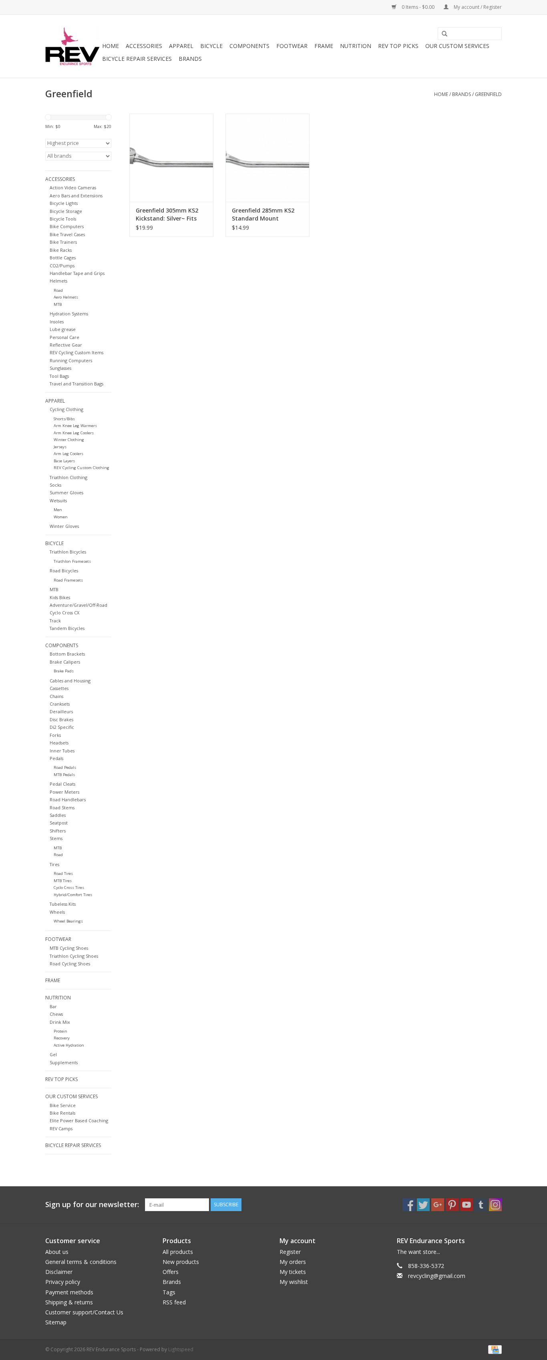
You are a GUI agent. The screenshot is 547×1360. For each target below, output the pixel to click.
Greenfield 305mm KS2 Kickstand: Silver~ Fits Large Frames (167, 215)
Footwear (292, 46)
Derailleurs (61, 711)
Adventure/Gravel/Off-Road (78, 605)
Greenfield (488, 94)
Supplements (64, 1062)
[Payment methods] (493, 1349)
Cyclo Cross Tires (69, 887)
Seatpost (59, 823)
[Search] (442, 34)
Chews (56, 1014)
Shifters (58, 831)
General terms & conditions (81, 1262)
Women (61, 517)
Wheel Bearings (68, 921)
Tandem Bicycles (67, 628)
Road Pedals (65, 767)
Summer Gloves (66, 492)
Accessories (144, 46)
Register (290, 1252)
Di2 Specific (62, 727)
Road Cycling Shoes (70, 964)
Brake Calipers (65, 662)
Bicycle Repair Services (137, 58)
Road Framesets (68, 580)
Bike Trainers (63, 242)
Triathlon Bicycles (68, 552)
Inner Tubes (62, 751)
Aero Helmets (66, 297)
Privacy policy (62, 1282)
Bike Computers (67, 226)
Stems (56, 838)
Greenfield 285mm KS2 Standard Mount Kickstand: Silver (263, 215)
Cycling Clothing (66, 409)
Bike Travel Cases (67, 234)
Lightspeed (180, 1349)
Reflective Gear (66, 345)
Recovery (62, 1038)
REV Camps (61, 1128)
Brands (190, 58)
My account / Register (477, 7)
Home (110, 46)
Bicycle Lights (64, 203)
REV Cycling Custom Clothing (81, 467)
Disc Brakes (61, 719)
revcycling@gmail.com (436, 1276)
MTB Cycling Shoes (69, 948)
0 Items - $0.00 (418, 7)
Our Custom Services (457, 46)
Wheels (57, 912)
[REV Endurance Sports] (72, 46)
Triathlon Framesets (72, 561)
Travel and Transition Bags (76, 384)
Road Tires (63, 873)
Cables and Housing (70, 681)
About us (56, 1252)
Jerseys (60, 446)
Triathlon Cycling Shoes (74, 956)
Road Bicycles (64, 571)
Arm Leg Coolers (68, 453)
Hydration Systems (69, 314)
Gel (53, 1054)
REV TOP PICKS (398, 46)
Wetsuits (58, 500)
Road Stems (62, 807)
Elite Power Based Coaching (79, 1120)
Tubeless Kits (63, 904)
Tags (169, 1292)
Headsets (59, 743)
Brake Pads (64, 671)
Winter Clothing (69, 439)
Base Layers (64, 460)
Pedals (56, 758)
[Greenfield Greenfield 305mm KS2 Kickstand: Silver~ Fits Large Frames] (171, 158)
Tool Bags (59, 376)
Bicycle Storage (66, 211)
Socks (55, 485)
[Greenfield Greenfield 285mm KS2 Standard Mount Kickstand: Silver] (267, 158)
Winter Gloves (64, 526)
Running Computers (71, 360)
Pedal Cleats (62, 784)
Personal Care (64, 337)
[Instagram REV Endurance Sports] (495, 1204)
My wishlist (294, 1282)
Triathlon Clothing (68, 477)
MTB (58, 304)
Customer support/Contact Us (84, 1312)
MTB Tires (63, 880)
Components (249, 46)
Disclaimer (58, 1272)
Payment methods (69, 1292)
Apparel (181, 46)
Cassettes (59, 688)
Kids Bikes (60, 597)
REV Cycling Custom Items (76, 352)
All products (178, 1252)
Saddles (58, 815)
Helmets (58, 281)
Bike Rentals (62, 1113)
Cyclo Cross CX (64, 613)
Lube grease (63, 329)
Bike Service (63, 1105)
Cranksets (60, 704)
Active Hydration (69, 1045)
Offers (171, 1272)
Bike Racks (61, 250)
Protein (60, 1031)
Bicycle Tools (63, 219)
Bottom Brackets (67, 654)
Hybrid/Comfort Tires (73, 894)
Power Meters (64, 792)
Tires (54, 864)
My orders (293, 1262)
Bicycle (211, 46)
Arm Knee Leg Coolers (74, 432)
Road (58, 290)
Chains (56, 696)
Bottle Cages (63, 258)
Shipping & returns (69, 1302)
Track (55, 621)
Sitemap (55, 1322)
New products (181, 1262)
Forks (55, 735)
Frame (323, 46)
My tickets (293, 1272)
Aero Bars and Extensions (76, 196)
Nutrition (355, 46)
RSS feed (174, 1302)
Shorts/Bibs (64, 418)
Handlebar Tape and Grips (77, 273)
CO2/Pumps (62, 266)
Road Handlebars (68, 799)
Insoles (57, 322)
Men (58, 509)
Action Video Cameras (73, 188)
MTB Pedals (64, 774)
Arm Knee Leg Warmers (75, 425)
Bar (53, 1006)
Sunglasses (60, 368)
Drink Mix (60, 1022)
